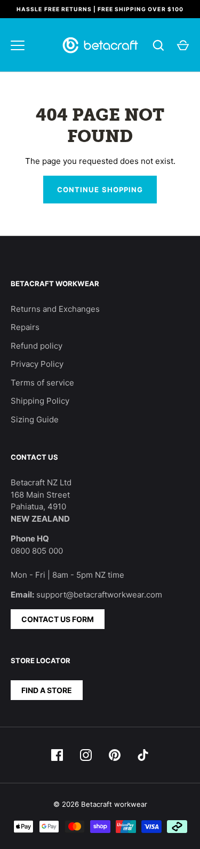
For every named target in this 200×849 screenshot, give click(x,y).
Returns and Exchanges (55, 309)
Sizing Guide (35, 419)
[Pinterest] (114, 755)
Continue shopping (100, 189)
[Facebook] (57, 755)
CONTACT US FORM (57, 619)
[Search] (158, 45)
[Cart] (183, 45)
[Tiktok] (143, 755)
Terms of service (42, 383)
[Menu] (17, 45)
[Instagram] (86, 755)
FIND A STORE (46, 690)
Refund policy (36, 346)
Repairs (25, 327)
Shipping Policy (40, 401)
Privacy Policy (37, 364)
